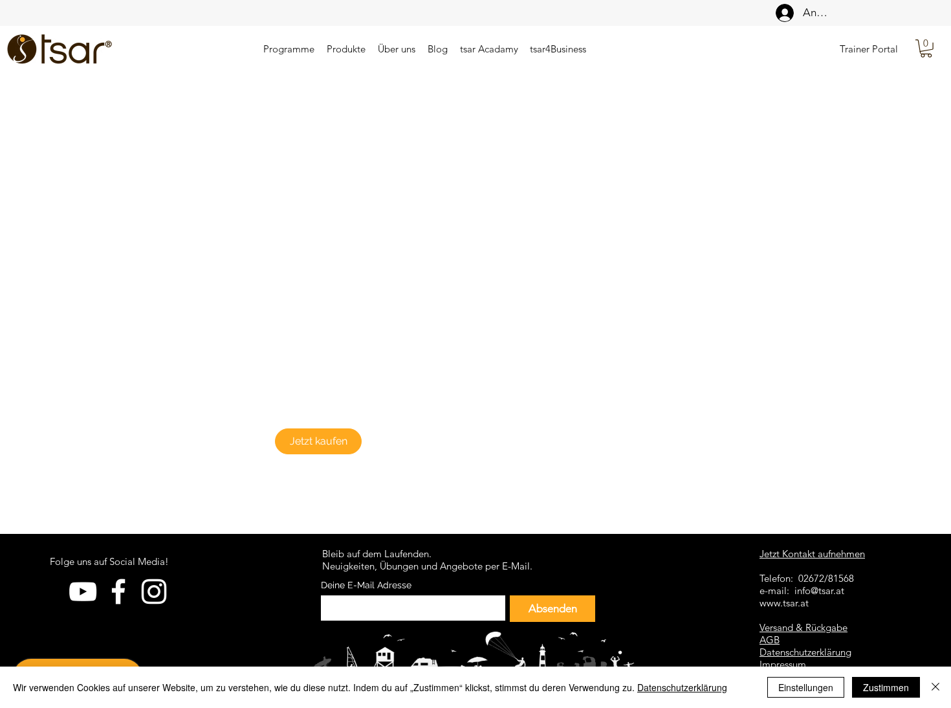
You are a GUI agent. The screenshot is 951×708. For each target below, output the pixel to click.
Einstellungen (805, 687)
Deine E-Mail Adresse (366, 585)
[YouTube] (83, 591)
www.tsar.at (784, 603)
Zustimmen (886, 687)
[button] (926, 48)
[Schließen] (935, 687)
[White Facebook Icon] (118, 591)
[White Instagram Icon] (154, 591)
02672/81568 (826, 578)
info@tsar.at (819, 590)
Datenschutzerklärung (682, 687)
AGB (770, 640)
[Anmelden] (781, 13)
